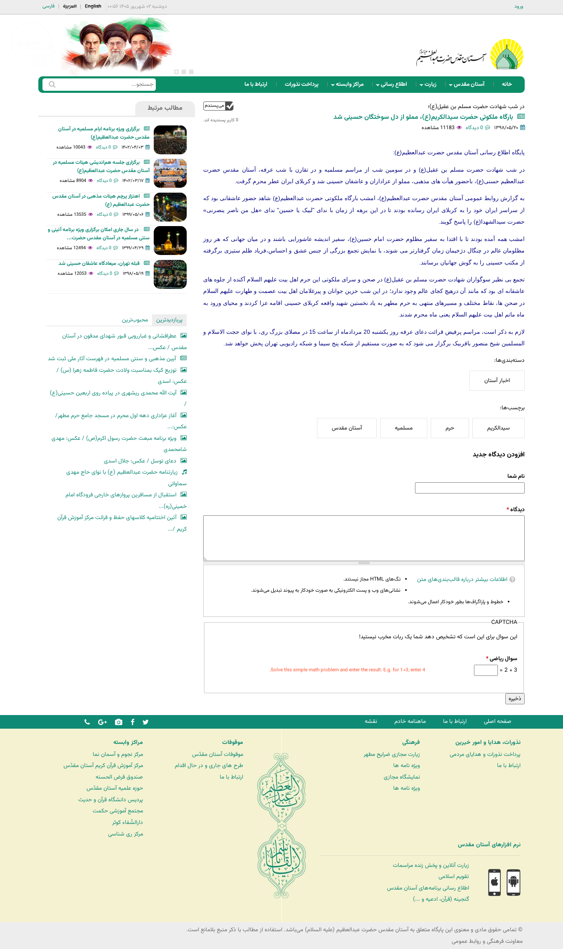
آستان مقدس (472, 86)
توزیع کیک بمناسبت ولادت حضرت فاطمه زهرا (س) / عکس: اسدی (121, 376)
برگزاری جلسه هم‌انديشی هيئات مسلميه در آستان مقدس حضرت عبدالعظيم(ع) (101, 166)
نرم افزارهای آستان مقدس (489, 845)
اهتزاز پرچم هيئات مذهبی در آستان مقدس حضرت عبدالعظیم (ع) (101, 200)
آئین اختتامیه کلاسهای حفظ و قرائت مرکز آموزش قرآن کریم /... (122, 523)
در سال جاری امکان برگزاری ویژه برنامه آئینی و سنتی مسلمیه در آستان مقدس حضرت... (99, 234)
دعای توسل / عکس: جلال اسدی (140, 461)
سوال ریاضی (501, 658)
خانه (507, 84)
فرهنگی (411, 742)
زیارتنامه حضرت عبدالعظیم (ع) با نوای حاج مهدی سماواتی (126, 478)
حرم (450, 428)
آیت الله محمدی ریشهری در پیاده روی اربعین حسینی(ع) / (118, 399)
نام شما (516, 476)
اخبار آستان (497, 380)
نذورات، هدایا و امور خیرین (488, 742)
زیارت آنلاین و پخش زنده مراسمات (431, 865)
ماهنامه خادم (410, 721)
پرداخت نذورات (302, 84)
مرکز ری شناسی (125, 834)
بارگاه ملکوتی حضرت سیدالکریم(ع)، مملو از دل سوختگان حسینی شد (423, 117)
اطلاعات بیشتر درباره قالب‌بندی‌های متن (462, 579)
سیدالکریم (498, 428)
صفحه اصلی (497, 721)
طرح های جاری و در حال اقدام (209, 765)
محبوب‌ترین (135, 320)
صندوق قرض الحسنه (119, 777)
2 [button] (183, 71)
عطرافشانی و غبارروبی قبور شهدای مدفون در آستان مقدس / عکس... (124, 342)
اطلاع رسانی (396, 86)
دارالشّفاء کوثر (127, 822)
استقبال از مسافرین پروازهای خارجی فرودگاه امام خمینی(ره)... (126, 501)
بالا (218, 106)
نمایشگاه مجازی (402, 777)
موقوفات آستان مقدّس (217, 754)
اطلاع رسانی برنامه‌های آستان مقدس (428, 888)
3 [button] (176, 71)
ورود (518, 6)
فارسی (48, 6)
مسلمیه (404, 428)
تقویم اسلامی (454, 876)
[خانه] (470, 43)
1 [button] (191, 71)
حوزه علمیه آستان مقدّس (115, 788)
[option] (116, 45)
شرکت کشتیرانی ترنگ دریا (28, 861)
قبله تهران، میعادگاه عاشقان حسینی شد (99, 264)
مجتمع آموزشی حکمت (118, 811)
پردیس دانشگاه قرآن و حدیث (110, 800)
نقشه (371, 721)
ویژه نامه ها (406, 765)
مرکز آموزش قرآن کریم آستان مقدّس (103, 765)
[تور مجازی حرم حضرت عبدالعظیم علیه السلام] (33, 67)
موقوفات (232, 742)
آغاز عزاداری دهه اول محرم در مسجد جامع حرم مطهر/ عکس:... (121, 421)
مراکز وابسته (352, 86)
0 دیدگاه (474, 128)
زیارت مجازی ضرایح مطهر (392, 754)
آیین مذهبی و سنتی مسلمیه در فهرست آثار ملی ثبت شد (112, 358)
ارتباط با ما (255, 84)
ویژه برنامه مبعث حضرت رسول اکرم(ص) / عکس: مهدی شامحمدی (119, 444)
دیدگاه (516, 509)
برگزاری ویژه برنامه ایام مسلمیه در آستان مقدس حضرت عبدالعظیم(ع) (104, 133)
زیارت (433, 86)
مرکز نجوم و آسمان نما (118, 754)
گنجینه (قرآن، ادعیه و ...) (441, 899)
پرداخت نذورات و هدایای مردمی (485, 754)
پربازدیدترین (169, 320)
